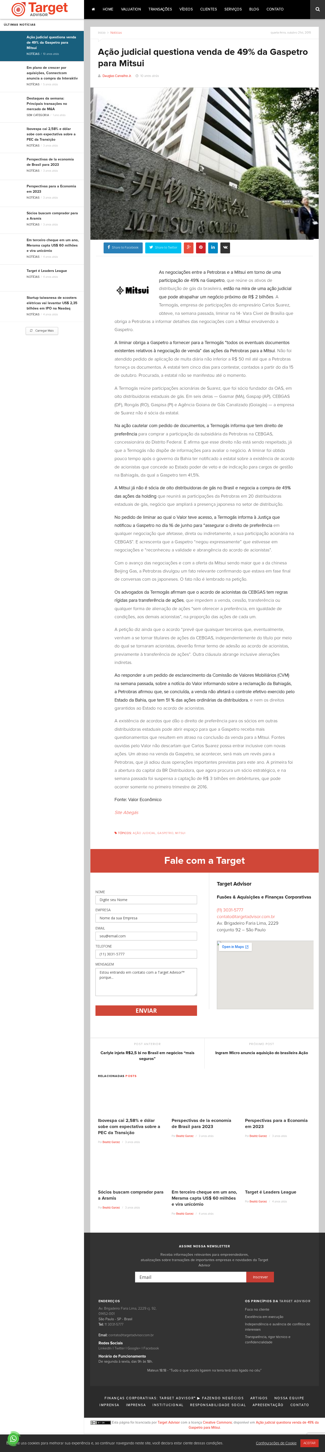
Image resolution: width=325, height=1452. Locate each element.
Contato (275, 9)
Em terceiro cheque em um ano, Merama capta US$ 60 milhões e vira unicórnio (53, 245)
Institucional (168, 1405)
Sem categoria (38, 115)
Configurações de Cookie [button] (276, 1443)
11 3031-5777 (114, 1324)
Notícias (33, 54)
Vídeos (186, 9)
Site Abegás (126, 812)
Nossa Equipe (289, 1398)
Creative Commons (217, 1422)
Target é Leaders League (47, 271)
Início (101, 33)
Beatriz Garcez (111, 1142)
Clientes (208, 9)
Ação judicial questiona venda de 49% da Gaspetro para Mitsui (51, 43)
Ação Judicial (144, 833)
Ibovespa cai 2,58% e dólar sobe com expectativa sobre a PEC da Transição (51, 134)
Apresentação (268, 1405)
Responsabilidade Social (218, 1405)
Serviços (233, 9)
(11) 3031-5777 (230, 910)
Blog (254, 9)
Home (108, 9)
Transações (160, 9)
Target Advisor (169, 1422)
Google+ (134, 1348)
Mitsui (180, 833)
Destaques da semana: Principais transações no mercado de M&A (47, 104)
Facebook (151, 1348)
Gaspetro (165, 833)
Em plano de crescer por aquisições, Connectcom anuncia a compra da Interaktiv (52, 73)
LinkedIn (105, 1348)
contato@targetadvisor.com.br (246, 917)
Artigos (259, 1398)
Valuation (131, 9)
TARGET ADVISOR (295, 1301)
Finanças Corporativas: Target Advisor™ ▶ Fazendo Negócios (174, 1398)
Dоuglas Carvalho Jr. (117, 76)
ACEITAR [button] (309, 1443)
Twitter (120, 1348)
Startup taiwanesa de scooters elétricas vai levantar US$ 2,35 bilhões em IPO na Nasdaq (52, 303)
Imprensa (110, 1405)
